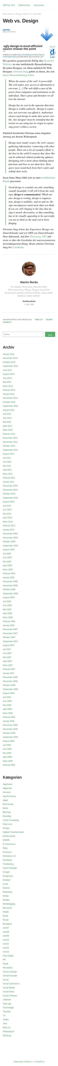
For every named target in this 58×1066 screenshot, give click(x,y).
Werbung (7, 1035)
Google (6, 872)
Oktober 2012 (9, 402)
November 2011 (10, 442)
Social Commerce (11, 983)
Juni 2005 (7, 749)
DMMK (6, 840)
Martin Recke (8, 14)
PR (4, 959)
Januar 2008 (8, 625)
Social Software (10, 995)
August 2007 (8, 645)
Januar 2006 (8, 721)
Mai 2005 (7, 753)
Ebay (5, 848)
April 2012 (7, 426)
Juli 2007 (7, 649)
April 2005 (7, 757)
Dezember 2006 (10, 677)
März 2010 (8, 521)
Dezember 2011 (10, 438)
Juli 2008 (7, 601)
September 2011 (10, 450)
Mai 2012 (7, 422)
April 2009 (7, 565)
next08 (6, 932)
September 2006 (10, 689)
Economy (7, 852)
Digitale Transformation (13, 832)
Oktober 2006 (9, 685)
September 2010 (10, 497)
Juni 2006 (7, 701)
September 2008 (10, 593)
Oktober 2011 (9, 446)
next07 (6, 928)
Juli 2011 (7, 458)
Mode (5, 916)
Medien (6, 900)
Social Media (9, 987)
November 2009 (10, 537)
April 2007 (7, 661)
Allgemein (7, 788)
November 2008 (10, 585)
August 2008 (8, 597)
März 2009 (8, 569)
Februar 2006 (9, 717)
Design (19, 14)
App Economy (9, 796)
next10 (6, 940)
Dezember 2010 (10, 485)
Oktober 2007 (9, 637)
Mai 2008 (7, 609)
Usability (7, 322)
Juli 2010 (7, 505)
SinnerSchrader (10, 975)
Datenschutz (24, 5)
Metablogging (9, 904)
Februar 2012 (9, 434)
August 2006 (8, 693)
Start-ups (7, 1003)
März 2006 (8, 713)
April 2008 (7, 613)
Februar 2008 (9, 621)
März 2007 (8, 665)
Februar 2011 (9, 478)
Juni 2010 (7, 509)
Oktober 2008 (9, 589)
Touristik (6, 1011)
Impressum (39, 5)
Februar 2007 (9, 669)
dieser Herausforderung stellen (18, 75)
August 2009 (8, 549)
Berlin (5, 808)
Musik (5, 920)
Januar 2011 (8, 482)
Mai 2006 (7, 705)
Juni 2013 (7, 378)
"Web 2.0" (39, 320)
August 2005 (8, 741)
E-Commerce (9, 844)
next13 (6, 951)
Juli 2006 (7, 697)
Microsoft (7, 908)
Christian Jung (20, 71)
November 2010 (10, 489)
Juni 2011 (7, 462)
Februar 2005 (9, 765)
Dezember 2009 (10, 533)
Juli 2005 (7, 745)
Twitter (6, 1019)
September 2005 (10, 737)
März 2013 (8, 386)
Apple (5, 800)
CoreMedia (18, 247)
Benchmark (8, 804)
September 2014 (10, 366)
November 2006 (10, 681)
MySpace (7, 924)
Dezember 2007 (10, 629)
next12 (6, 947)
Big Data (7, 812)
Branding (7, 816)
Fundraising (8, 864)
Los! (50, 335)
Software (7, 999)
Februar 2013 (9, 390)
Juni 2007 (7, 653)
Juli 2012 (7, 414)
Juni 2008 (7, 605)
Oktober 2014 (9, 362)
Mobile (6, 912)
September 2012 (10, 406)
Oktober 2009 (9, 541)
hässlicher (49, 60)
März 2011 (8, 474)
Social (5, 979)
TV (4, 1015)
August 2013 (8, 374)
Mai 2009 (7, 561)
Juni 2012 (7, 418)
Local (5, 884)
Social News (8, 991)
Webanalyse (8, 1031)
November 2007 (10, 633)
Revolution (8, 967)
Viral (5, 1023)
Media (5, 896)
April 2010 (7, 517)
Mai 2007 (7, 657)
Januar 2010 (8, 529)
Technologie (8, 1007)
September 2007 (10, 641)
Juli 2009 (7, 553)
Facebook (7, 860)
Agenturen (7, 784)
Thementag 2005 (38, 236)
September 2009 (10, 545)
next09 (6, 936)
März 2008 (8, 617)
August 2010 (8, 501)
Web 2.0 (26, 14)
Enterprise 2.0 (9, 856)
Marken (6, 888)
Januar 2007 (8, 673)
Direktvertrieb (9, 836)
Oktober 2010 (9, 493)
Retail (5, 963)
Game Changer (10, 868)
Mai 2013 (7, 382)
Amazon (7, 792)
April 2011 (7, 470)
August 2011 (8, 454)
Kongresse (8, 876)
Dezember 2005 (10, 725)
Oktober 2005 (9, 733)
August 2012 (8, 410)
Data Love (7, 824)
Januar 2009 (8, 577)
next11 (6, 943)
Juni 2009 (7, 557)
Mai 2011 (7, 466)
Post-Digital (8, 955)
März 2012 (8, 430)
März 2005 (8, 761)
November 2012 (10, 398)
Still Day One (9, 5)
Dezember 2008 (10, 581)
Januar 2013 (8, 394)
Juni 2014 (7, 370)
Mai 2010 (7, 513)
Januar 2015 (8, 354)
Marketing (7, 892)
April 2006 (7, 709)
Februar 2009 (9, 573)
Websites (7, 64)
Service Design (10, 971)
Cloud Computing (11, 820)
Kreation (6, 880)
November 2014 (10, 358)
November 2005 (10, 729)
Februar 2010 (9, 525)
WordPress (40, 1062)
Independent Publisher (22, 1062)
